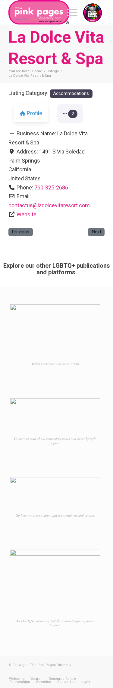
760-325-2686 (51, 187)
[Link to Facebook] (81, 672)
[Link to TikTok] (100, 672)
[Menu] (69, 12)
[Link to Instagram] (91, 672)
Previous (20, 231)
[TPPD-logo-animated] (46, 12)
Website (26, 214)
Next (96, 231)
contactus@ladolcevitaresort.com (49, 205)
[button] (70, 113)
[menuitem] (69, 12)
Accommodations (71, 93)
